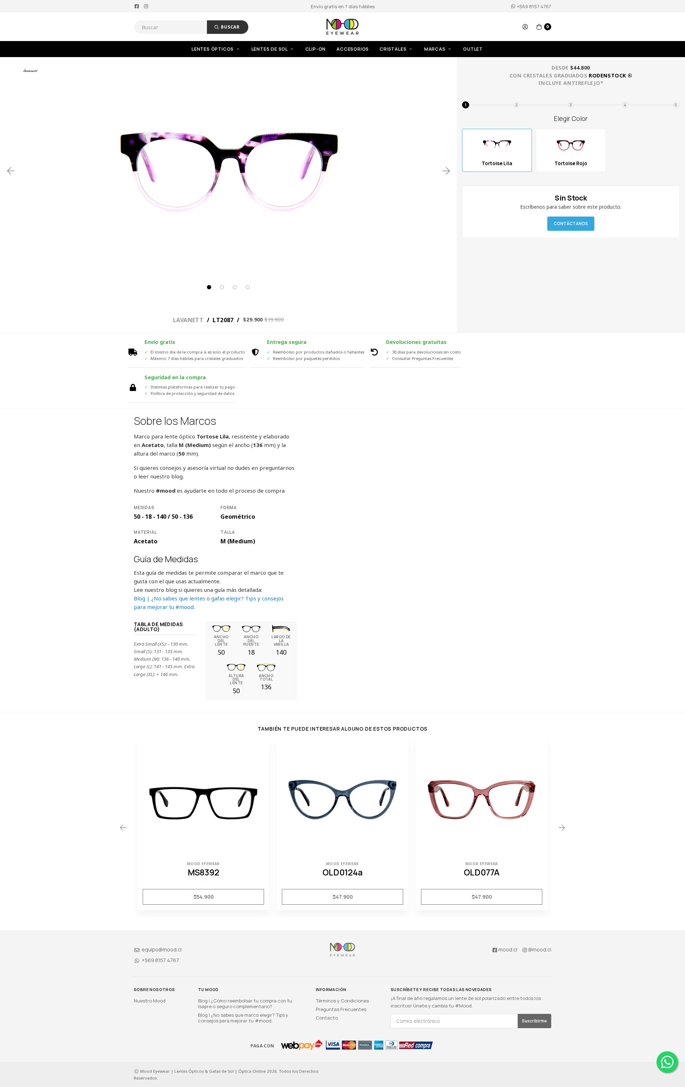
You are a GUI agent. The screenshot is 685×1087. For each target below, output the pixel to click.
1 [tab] (209, 287)
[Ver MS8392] (203, 798)
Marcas (435, 49)
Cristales (394, 49)
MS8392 (203, 872)
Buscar (229, 27)
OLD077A (481, 872)
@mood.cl (539, 949)
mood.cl (507, 949)
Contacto (327, 1018)
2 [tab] (222, 287)
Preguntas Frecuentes (341, 1009)
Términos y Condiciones (342, 1000)
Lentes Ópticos (213, 49)
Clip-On (315, 49)
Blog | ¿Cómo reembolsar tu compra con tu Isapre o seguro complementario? (245, 1003)
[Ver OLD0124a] (342, 798)
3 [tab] (235, 287)
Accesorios (352, 49)
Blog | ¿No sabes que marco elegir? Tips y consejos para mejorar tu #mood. (243, 1018)
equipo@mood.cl (161, 949)
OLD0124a (342, 872)
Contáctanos (571, 223)
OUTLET (473, 49)
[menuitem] (222, 49)
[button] (525, 26)
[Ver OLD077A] (481, 798)
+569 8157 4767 (533, 6)
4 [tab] (247, 287)
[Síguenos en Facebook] (137, 6)
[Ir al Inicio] (342, 27)
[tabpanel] (228, 171)
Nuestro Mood (150, 1000)
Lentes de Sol (270, 49)
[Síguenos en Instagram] (146, 6)
